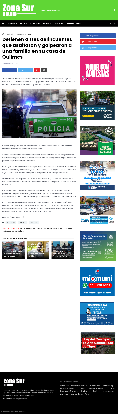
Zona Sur (11, 23)
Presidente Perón (109, 391)
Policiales (59, 23)
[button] (114, 23)
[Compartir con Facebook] (9, 70)
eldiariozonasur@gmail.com (16, 399)
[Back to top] (112, 408)
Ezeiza (82, 389)
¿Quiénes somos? (73, 23)
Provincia (47, 23)
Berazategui (109, 385)
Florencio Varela (96, 388)
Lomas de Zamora (69, 391)
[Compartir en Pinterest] (37, 70)
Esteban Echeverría (67, 389)
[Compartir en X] (25, 70)
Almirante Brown (79, 385)
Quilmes (20, 34)
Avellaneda (95, 385)
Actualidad (35, 23)
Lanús (112, 388)
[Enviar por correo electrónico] (44, 70)
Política (23, 23)
